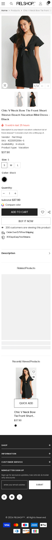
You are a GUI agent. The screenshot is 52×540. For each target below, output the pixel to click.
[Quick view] (33, 377)
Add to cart (19, 212)
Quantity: (6, 187)
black (15, 425)
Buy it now (26, 221)
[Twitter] (19, 497)
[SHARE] (48, 212)
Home (4, 10)
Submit (39, 484)
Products (15, 10)
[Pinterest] (4, 497)
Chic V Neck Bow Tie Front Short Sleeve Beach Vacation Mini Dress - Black (25, 414)
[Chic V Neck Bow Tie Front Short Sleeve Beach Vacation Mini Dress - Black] (26, 383)
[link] (42, 212)
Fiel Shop (17, 137)
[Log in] (40, 3)
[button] (42, 86)
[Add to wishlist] (33, 372)
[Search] (11, 3)
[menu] (3, 3)
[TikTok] (12, 497)
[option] (26, 52)
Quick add (26, 403)
